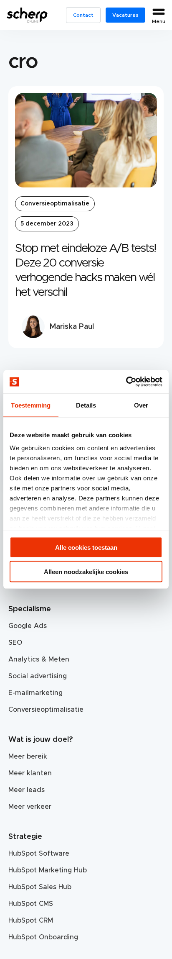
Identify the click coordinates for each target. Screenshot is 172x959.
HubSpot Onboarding (43, 937)
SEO (15, 642)
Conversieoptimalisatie (54, 204)
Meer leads (26, 790)
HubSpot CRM (30, 920)
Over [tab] (141, 404)
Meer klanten (30, 773)
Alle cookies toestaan (86, 547)
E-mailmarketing (35, 693)
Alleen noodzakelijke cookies (86, 571)
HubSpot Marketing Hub (47, 870)
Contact (83, 15)
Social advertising (37, 676)
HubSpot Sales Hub (39, 887)
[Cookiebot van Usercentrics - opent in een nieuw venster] (125, 382)
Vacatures (125, 15)
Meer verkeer (29, 806)
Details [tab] (86, 404)
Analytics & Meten (38, 659)
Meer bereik (27, 756)
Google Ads (27, 626)
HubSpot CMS (30, 903)
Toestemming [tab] (31, 404)
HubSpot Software (38, 853)
